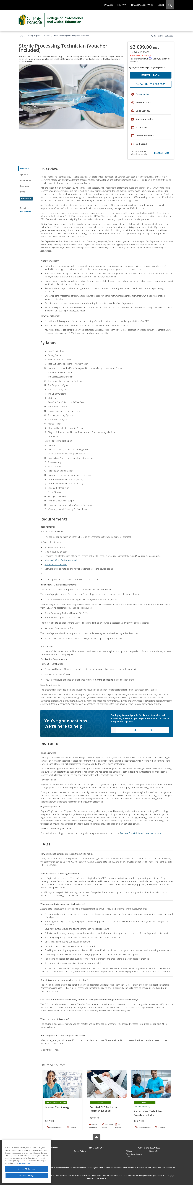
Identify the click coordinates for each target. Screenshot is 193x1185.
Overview (24, 168)
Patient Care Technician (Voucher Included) (148, 1113)
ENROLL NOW (150, 75)
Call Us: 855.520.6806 (162, 35)
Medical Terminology (57, 1107)
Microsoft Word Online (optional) (61, 560)
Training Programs (33, 36)
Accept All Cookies (26, 1169)
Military (129, 1151)
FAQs (22, 192)
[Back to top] (96, 1147)
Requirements (26, 180)
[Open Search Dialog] (170, 4)
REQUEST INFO (161, 153)
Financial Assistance (134, 1154)
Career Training (80, 1151)
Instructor (25, 186)
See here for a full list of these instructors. (140, 833)
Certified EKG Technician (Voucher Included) (104, 1109)
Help (128, 1157)
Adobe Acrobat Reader (56, 564)
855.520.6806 (25, 211)
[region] (26, 1161)
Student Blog (154, 1151)
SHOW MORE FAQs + (50, 1050)
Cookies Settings (27, 1175)
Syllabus (24, 174)
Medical (47, 36)
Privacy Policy (100, 1178)
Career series (142, 94)
